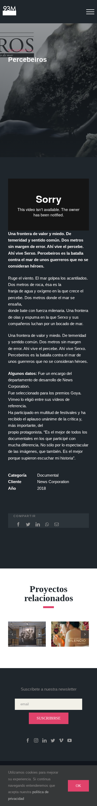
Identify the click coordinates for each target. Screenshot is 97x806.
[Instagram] (36, 740)
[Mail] (56, 524)
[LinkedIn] (38, 524)
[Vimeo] (61, 740)
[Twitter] (28, 524)
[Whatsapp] (47, 524)
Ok (78, 786)
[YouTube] (69, 740)
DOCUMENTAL (21, 50)
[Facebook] (18, 524)
